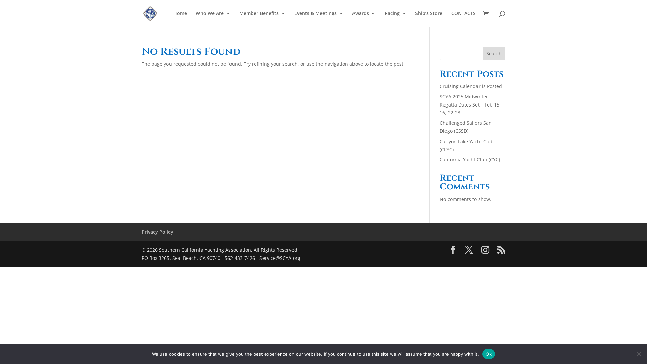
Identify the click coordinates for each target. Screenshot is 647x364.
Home (180, 14)
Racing (392, 14)
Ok (489, 353)
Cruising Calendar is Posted (471, 86)
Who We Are (210, 14)
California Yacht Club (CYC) (470, 159)
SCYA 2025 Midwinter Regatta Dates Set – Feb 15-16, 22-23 (470, 104)
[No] (638, 354)
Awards (360, 14)
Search (494, 53)
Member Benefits (259, 14)
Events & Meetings (315, 14)
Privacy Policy (157, 232)
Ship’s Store (428, 14)
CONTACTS (463, 14)
